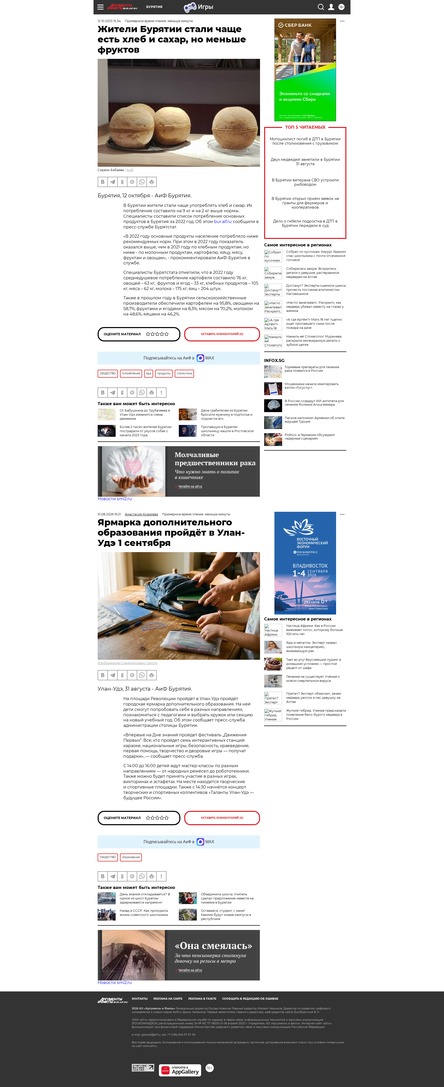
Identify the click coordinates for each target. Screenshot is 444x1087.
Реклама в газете (202, 998)
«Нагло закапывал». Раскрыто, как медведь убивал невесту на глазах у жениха (315, 307)
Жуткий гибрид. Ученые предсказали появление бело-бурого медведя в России (316, 715)
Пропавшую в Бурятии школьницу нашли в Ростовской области (227, 431)
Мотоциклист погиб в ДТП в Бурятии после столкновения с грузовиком (305, 141)
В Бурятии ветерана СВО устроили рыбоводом (305, 182)
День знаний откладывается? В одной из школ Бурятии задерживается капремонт (145, 898)
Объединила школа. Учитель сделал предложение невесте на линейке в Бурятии (227, 898)
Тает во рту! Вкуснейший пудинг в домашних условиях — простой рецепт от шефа (313, 664)
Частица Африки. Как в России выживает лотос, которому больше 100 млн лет (314, 630)
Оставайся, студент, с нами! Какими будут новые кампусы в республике (226, 915)
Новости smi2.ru (115, 498)
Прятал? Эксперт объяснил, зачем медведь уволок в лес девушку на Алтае (313, 698)
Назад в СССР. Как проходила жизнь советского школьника (144, 913)
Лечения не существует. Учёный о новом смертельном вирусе (313, 679)
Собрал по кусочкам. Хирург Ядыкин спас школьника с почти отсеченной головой (316, 256)
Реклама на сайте (167, 998)
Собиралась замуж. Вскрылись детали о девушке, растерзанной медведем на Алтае (312, 273)
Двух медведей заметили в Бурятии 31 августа (305, 161)
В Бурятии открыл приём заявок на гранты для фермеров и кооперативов (305, 203)
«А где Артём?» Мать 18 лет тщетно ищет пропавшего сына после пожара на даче (314, 324)
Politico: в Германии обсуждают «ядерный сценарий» (310, 436)
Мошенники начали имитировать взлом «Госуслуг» (312, 385)
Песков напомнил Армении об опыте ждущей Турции (315, 419)
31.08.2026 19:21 (109, 514)
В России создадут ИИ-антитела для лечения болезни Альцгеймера (314, 402)
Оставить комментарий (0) (222, 334)
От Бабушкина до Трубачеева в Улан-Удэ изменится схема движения (145, 414)
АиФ (130, 170)
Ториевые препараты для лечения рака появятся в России (312, 369)
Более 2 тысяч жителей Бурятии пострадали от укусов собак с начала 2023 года (145, 431)
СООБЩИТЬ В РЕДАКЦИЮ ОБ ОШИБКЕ (250, 998)
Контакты (139, 998)
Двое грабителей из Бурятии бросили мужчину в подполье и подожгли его (226, 414)
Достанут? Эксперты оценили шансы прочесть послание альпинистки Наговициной (316, 290)
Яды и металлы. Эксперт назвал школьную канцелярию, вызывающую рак (311, 647)
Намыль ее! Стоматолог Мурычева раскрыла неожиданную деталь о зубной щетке (313, 341)
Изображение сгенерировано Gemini (128, 663)
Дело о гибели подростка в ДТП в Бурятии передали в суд (305, 223)
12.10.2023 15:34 (109, 21)
